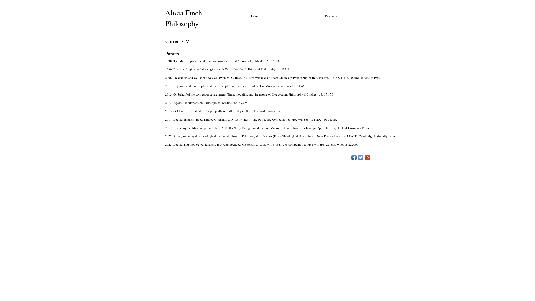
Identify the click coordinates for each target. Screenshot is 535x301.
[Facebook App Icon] (354, 157)
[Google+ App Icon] (367, 157)
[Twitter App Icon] (360, 157)
